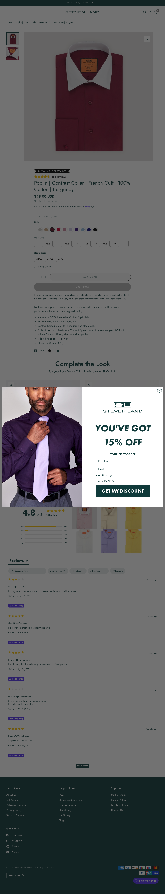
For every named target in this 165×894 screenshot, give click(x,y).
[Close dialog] (159, 390)
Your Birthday (104, 475)
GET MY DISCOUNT (123, 491)
